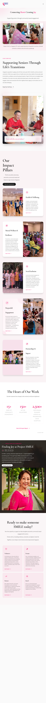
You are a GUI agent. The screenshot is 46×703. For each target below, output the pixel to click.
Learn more (28, 212)
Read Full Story (7, 465)
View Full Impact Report (22, 428)
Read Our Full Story (7, 87)
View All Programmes (9, 184)
